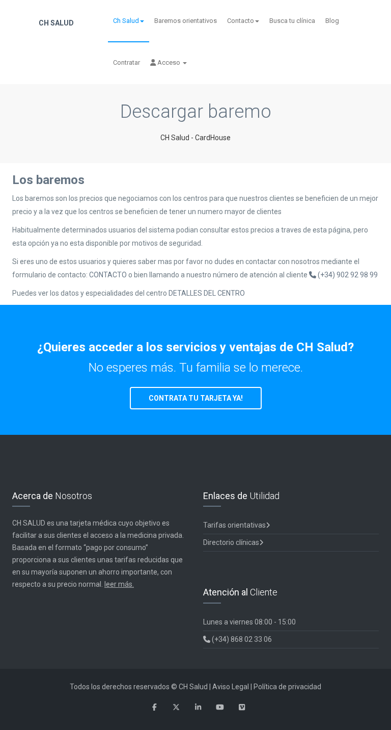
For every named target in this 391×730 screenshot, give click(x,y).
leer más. (119, 584)
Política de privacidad (287, 687)
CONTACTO (108, 275)
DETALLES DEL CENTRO (207, 293)
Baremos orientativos (185, 20)
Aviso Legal (230, 687)
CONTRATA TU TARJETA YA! (196, 398)
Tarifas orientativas (234, 525)
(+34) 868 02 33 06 (241, 639)
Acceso (169, 62)
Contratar (126, 62)
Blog (332, 20)
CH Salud (55, 23)
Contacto (240, 20)
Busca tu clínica (292, 20)
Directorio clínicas (231, 542)
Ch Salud (126, 20)
